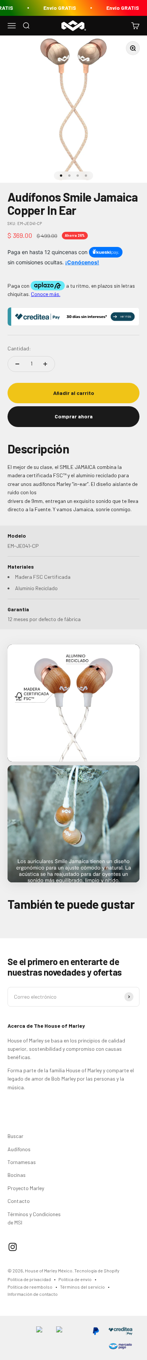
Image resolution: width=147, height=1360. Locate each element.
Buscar (15, 1136)
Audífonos (19, 1149)
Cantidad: (19, 348)
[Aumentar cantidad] (45, 364)
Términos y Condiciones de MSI (34, 1218)
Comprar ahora (74, 416)
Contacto (19, 1201)
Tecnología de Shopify (96, 1270)
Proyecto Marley (26, 1188)
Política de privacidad (29, 1279)
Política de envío (75, 1279)
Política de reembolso (30, 1286)
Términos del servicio (82, 1286)
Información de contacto (33, 1294)
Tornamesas (22, 1162)
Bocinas (17, 1175)
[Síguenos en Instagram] (13, 1247)
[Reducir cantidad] (17, 364)
